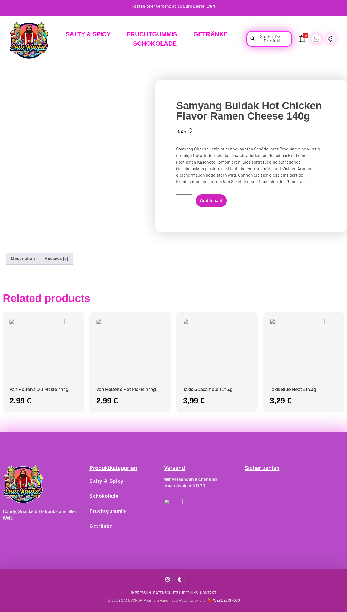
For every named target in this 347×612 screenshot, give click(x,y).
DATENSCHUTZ (165, 592)
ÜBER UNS (189, 592)
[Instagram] (168, 579)
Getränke (100, 526)
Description (23, 258)
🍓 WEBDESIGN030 (224, 600)
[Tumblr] (179, 579)
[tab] (23, 259)
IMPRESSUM (141, 592)
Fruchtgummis (107, 511)
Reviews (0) (56, 258)
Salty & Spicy (106, 481)
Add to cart (211, 200)
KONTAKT (208, 592)
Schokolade (103, 496)
